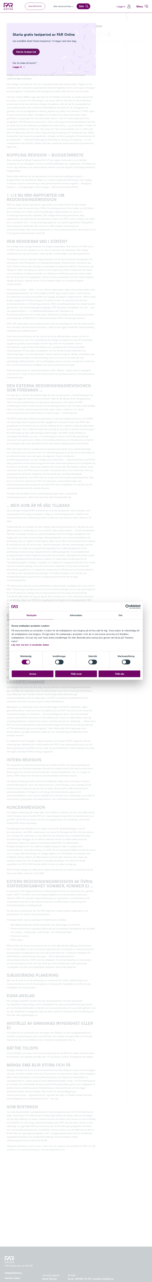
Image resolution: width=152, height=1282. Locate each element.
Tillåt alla (119, 673)
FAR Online (8, 6)
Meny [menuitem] (139, 6)
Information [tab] (76, 615)
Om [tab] (120, 615)
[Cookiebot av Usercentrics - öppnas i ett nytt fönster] (128, 607)
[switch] (59, 662)
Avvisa (32, 673)
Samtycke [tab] (31, 615)
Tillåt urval (76, 673)
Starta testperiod (26, 51)
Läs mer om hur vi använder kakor (30, 644)
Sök (81, 6)
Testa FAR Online (35, 6)
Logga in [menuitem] (121, 6)
